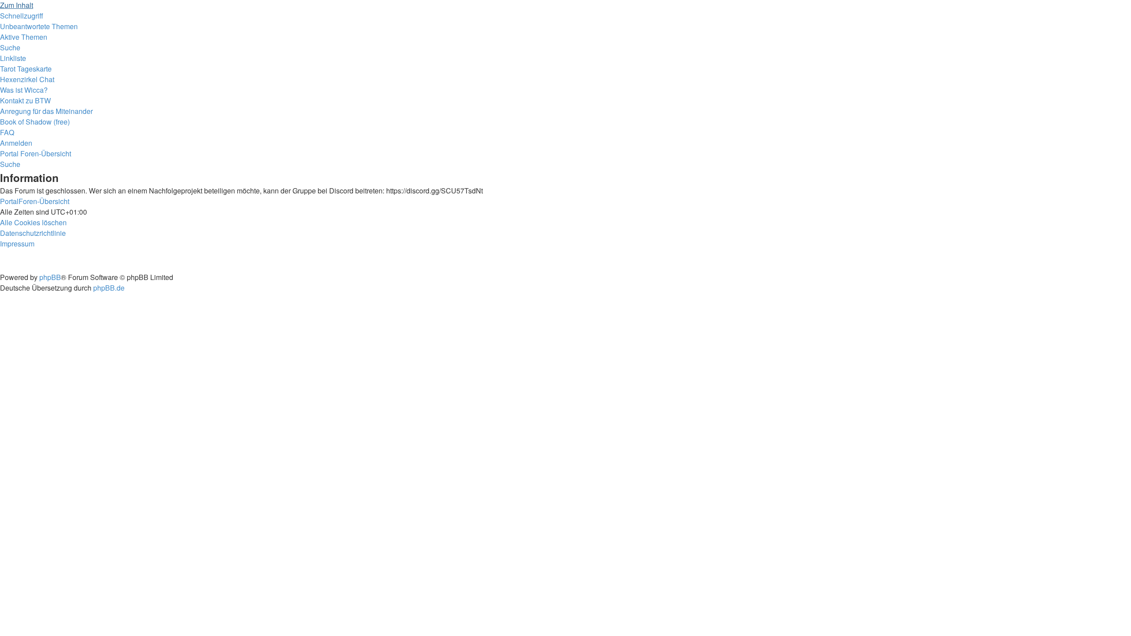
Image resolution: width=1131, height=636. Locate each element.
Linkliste (13, 58)
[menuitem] (39, 26)
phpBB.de (109, 288)
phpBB (50, 277)
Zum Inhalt (16, 5)
